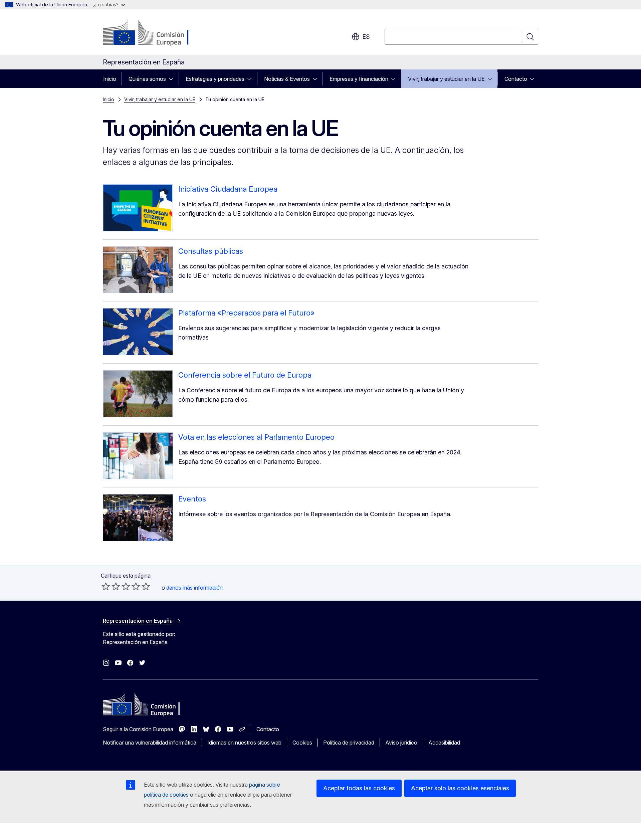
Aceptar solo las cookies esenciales (460, 788)
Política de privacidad (348, 742)
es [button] (366, 36)
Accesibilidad (444, 742)
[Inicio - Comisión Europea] (157, 33)
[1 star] (106, 586)
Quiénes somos (147, 78)
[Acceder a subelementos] (173, 78)
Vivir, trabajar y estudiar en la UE (446, 78)
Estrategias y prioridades (215, 78)
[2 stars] (111, 586)
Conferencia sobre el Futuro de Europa (244, 375)
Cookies (302, 742)
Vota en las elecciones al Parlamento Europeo (256, 437)
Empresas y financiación (359, 78)
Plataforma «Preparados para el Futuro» (246, 312)
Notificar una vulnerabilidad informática (149, 742)
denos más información (194, 587)
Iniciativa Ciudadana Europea (227, 189)
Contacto (515, 78)
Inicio (109, 78)
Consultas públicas (210, 251)
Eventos (192, 498)
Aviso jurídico (401, 742)
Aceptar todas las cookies (359, 788)
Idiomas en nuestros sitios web (244, 742)
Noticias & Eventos (287, 78)
